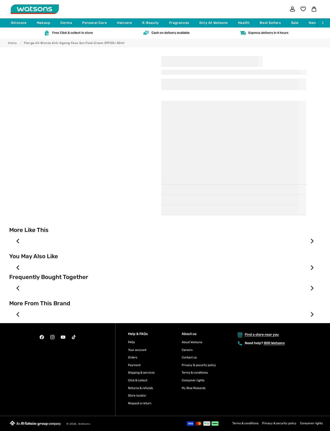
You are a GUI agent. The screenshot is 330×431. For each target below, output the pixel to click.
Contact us (189, 357)
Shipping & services (141, 372)
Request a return (139, 403)
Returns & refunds (140, 388)
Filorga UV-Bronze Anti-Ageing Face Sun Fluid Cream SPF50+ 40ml (74, 43)
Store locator (137, 395)
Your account (137, 350)
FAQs (131, 342)
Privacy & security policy (199, 365)
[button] (21, 23)
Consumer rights (193, 380)
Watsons (84, 423)
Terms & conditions (195, 372)
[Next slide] (312, 241)
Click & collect (137, 380)
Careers (187, 350)
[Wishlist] (303, 9)
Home (12, 43)
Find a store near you (262, 335)
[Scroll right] (324, 23)
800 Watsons (274, 343)
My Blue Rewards (193, 388)
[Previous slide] (18, 241)
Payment (134, 365)
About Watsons (192, 342)
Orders (132, 357)
